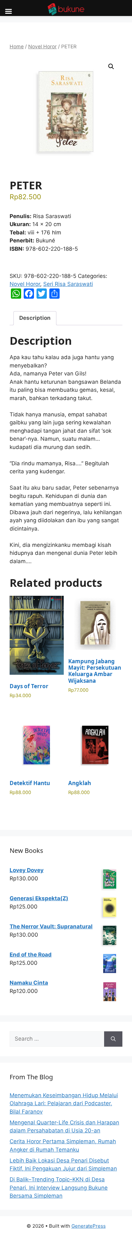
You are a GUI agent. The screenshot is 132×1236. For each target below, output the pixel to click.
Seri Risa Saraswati (68, 284)
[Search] (113, 1039)
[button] (111, 66)
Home (17, 46)
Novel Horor (42, 46)
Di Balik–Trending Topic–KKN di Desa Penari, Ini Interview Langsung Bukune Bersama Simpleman (59, 1187)
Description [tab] (35, 318)
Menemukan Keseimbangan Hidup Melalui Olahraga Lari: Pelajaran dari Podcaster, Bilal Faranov (64, 1103)
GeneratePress (88, 1226)
